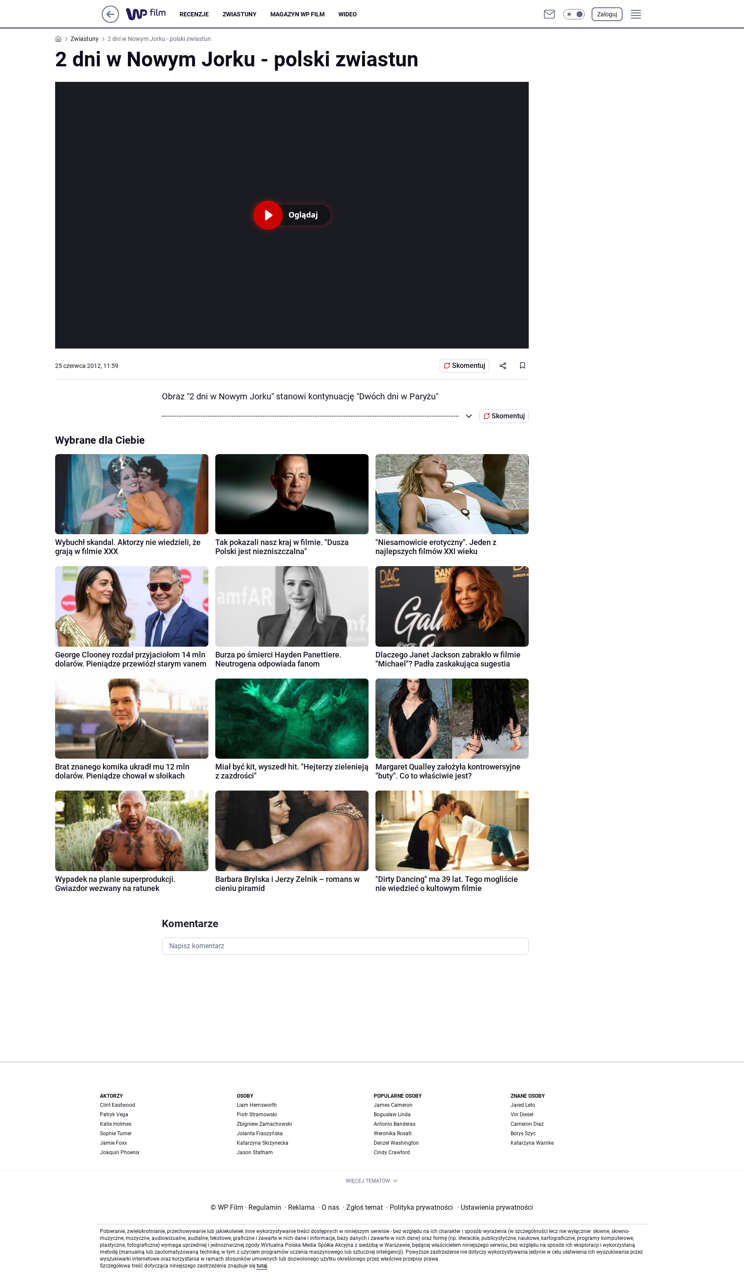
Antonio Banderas (394, 1124)
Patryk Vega (114, 1115)
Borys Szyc (523, 1133)
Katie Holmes (115, 1124)
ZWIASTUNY (240, 14)
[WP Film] (153, 14)
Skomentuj (468, 365)
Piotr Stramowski (257, 1115)
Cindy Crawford (392, 1152)
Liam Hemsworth (257, 1105)
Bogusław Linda (392, 1115)
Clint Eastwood (117, 1105)
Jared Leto (523, 1105)
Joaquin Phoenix (120, 1152)
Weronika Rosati (393, 1133)
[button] (574, 14)
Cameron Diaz (527, 1124)
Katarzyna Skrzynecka (262, 1143)
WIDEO (347, 14)
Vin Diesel (522, 1115)
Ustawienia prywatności (495, 1207)
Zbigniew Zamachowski (264, 1124)
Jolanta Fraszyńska (260, 1133)
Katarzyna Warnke (532, 1143)
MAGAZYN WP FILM (297, 14)
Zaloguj (607, 14)
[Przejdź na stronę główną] (110, 20)
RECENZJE (194, 14)
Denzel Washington (396, 1143)
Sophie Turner (116, 1133)
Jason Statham (255, 1152)
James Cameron (393, 1105)
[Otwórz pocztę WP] (549, 14)
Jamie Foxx (113, 1143)
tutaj (262, 1266)
